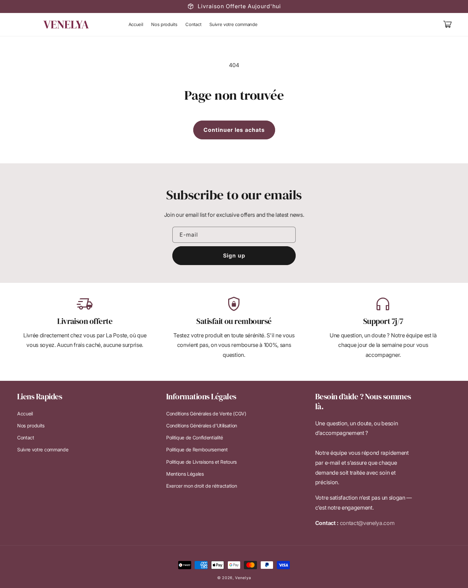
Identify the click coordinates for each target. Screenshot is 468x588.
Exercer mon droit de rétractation (201, 486)
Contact (25, 437)
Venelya (243, 577)
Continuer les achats (234, 129)
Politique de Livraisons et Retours (201, 462)
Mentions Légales (185, 474)
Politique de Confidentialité (194, 437)
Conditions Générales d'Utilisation (201, 425)
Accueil (25, 413)
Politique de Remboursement (197, 449)
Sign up (234, 255)
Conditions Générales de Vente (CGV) (206, 413)
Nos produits (31, 425)
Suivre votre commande (42, 449)
